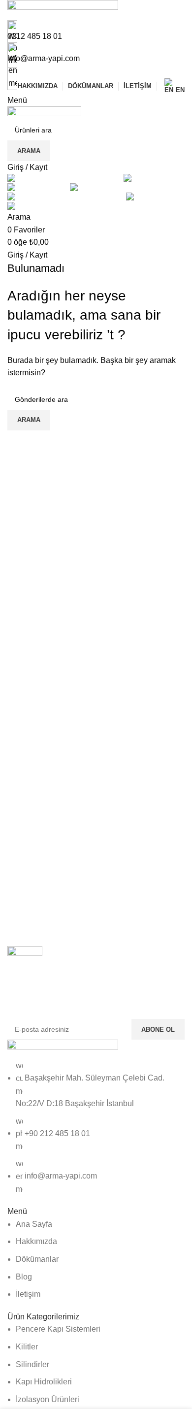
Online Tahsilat (96, 71)
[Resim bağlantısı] (62, 1049)
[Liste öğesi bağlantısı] (96, 1127)
